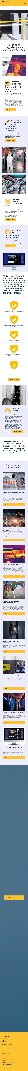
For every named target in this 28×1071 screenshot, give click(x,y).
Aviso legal (4, 1060)
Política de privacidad (7, 1062)
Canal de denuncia (6, 1066)
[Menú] (24, 2)
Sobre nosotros (5, 1053)
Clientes (4, 1058)
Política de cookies (6, 1064)
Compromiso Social (6, 1057)
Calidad (3, 1055)
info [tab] (6, 504)
